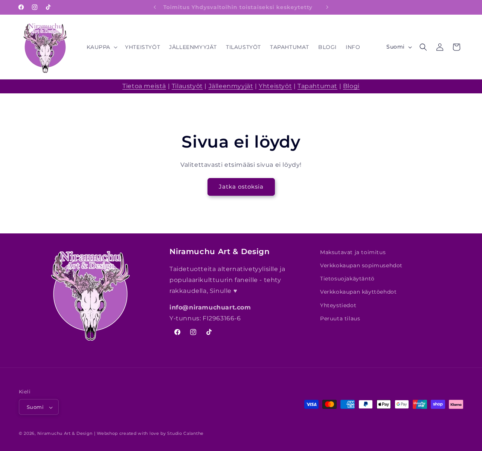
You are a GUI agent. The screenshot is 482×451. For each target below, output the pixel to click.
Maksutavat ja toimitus (353, 252)
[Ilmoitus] (327, 7)
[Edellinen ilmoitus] (154, 7)
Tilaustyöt (187, 86)
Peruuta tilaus (340, 318)
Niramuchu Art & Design (65, 433)
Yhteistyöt (275, 86)
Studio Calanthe (185, 433)
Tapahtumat (317, 86)
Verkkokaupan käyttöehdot (358, 292)
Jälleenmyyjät (231, 86)
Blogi (351, 86)
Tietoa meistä (144, 86)
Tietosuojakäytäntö (347, 278)
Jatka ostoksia (241, 186)
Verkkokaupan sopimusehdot (361, 265)
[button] (101, 47)
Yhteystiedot (338, 305)
